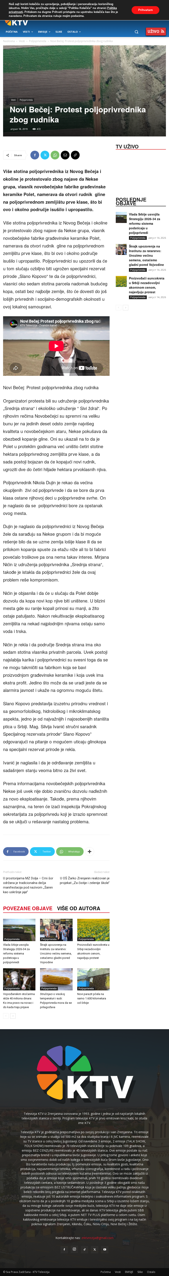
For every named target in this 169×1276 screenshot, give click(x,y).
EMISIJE (129, 1272)
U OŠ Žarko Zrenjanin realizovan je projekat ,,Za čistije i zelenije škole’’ (85, 880)
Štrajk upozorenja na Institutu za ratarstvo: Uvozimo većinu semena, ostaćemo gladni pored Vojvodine (56, 953)
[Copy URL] (75, 155)
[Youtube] (104, 1249)
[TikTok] (84, 1249)
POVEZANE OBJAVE (27, 908)
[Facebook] (34, 155)
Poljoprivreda (37, 41)
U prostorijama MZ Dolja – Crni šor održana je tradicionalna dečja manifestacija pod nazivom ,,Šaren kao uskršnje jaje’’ (28, 885)
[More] (89, 851)
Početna (106, 1272)
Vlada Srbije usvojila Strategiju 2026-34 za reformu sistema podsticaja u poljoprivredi (16, 953)
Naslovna (9, 41)
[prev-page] (6, 1016)
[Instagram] (74, 1249)
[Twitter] (44, 155)
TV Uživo (127, 146)
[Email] (65, 155)
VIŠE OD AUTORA (78, 908)
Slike (140, 1272)
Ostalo (151, 1272)
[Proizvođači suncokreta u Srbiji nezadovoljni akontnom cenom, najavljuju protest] (93, 930)
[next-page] (13, 1016)
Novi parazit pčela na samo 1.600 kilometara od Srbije (91, 998)
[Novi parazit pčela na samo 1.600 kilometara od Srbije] (93, 979)
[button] (136, 32)
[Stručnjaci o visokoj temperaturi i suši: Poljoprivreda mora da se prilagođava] (56, 979)
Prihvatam (145, 10)
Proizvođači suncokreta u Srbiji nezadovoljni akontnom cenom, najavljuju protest (146, 285)
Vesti (22, 41)
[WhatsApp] (55, 155)
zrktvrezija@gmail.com (97, 1238)
